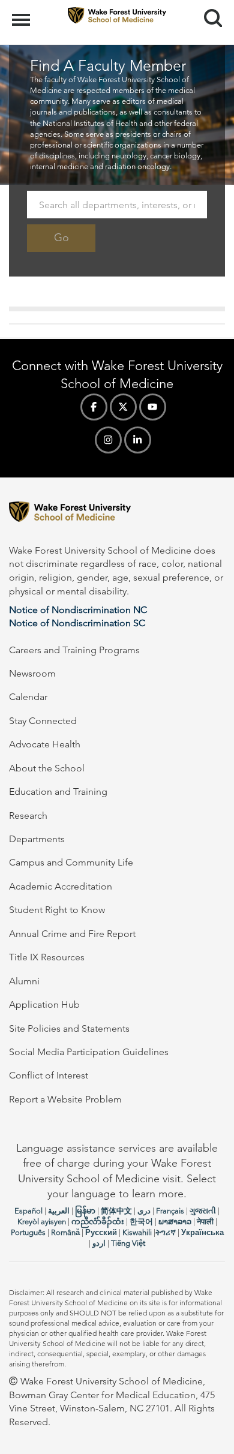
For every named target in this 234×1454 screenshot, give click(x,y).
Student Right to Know (57, 909)
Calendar (28, 696)
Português (28, 1232)
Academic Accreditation (60, 886)
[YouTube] (152, 406)
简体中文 (116, 1210)
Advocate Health (44, 744)
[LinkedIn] (137, 439)
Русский (101, 1232)
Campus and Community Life (71, 862)
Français (170, 1210)
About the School (47, 768)
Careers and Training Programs (74, 650)
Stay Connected (43, 720)
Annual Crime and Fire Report (72, 933)
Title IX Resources (47, 957)
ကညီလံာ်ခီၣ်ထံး (97, 1221)
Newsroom (32, 673)
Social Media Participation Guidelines (89, 1052)
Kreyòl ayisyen (41, 1221)
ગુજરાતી (203, 1210)
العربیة (59, 1210)
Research (28, 815)
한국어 (141, 1221)
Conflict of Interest (48, 1075)
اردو (99, 1243)
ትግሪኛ (165, 1232)
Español (28, 1210)
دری (144, 1210)
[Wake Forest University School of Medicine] (117, 513)
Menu (22, 13)
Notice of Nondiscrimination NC (78, 609)
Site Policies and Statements (69, 1028)
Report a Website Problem (65, 1099)
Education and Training (58, 791)
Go (61, 237)
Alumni (24, 981)
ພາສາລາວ (174, 1221)
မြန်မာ (85, 1210)
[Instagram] (108, 439)
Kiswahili (137, 1232)
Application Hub (44, 1004)
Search (208, 7)
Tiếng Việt (128, 1243)
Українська (202, 1232)
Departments (37, 839)
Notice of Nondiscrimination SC (77, 623)
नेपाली (205, 1221)
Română (65, 1232)
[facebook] (93, 406)
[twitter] (123, 406)
